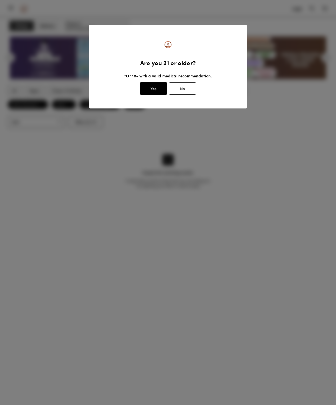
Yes (153, 88)
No (182, 88)
